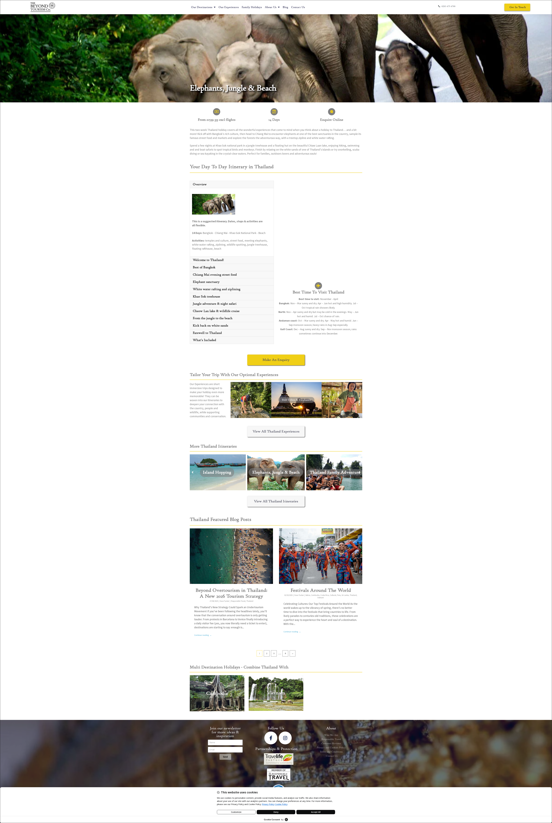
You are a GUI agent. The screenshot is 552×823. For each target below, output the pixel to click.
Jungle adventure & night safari (214, 304)
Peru (339, 595)
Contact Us (298, 7)
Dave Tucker (225, 601)
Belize (308, 595)
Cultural (333, 595)
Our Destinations (201, 7)
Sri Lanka (345, 595)
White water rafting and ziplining (216, 289)
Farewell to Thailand (207, 333)
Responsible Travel (238, 601)
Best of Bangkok (204, 267)
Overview (200, 184)
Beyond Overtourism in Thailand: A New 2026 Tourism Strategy (231, 593)
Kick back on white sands (210, 325)
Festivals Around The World (321, 590)
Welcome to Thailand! (208, 260)
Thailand (249, 601)
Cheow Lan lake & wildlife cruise (216, 311)
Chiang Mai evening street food (215, 274)
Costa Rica (324, 595)
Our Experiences (228, 7)
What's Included (204, 340)
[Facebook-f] (270, 738)
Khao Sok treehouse (206, 296)
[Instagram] (285, 738)
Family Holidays (252, 7)
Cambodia (315, 595)
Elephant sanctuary (206, 282)
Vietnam (320, 597)
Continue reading (203, 635)
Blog (285, 7)
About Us (270, 7)
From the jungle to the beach (212, 318)
